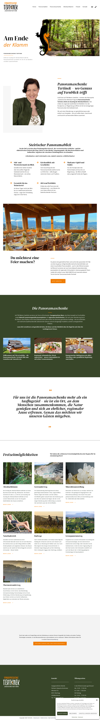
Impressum (80, 717)
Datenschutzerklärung (52, 639)
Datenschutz (74, 717)
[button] (97, 700)
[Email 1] (92, 7)
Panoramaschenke (55, 7)
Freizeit (78, 7)
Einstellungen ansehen (88, 713)
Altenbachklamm (68, 7)
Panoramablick (43, 7)
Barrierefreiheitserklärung (55, 718)
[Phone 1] (95, 7)
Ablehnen (73, 713)
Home (34, 7)
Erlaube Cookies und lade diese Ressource (50, 643)
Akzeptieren (62, 713)
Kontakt (85, 7)
